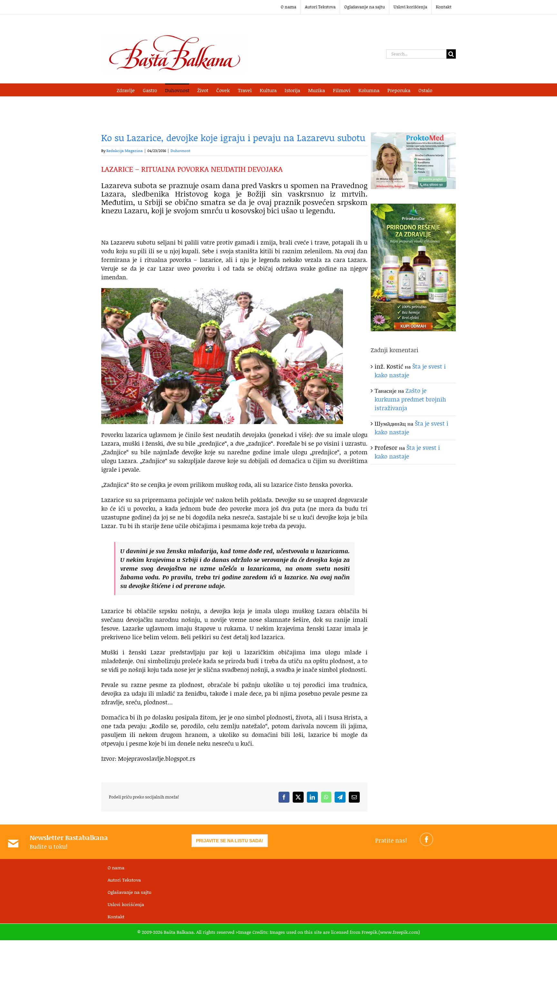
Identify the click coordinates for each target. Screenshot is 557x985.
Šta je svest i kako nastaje (407, 451)
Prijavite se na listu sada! (229, 840)
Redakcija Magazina (124, 150)
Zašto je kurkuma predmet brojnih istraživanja (410, 399)
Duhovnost (180, 150)
